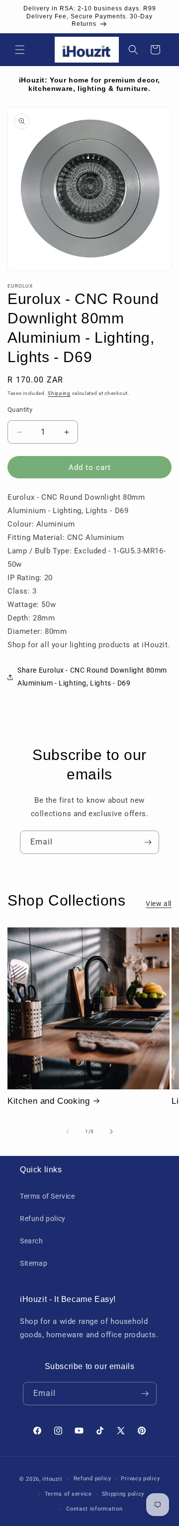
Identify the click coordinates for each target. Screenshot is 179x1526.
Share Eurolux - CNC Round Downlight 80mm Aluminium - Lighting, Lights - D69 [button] (92, 676)
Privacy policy (140, 1478)
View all (159, 904)
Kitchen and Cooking (48, 1101)
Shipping (59, 393)
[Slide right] (111, 1132)
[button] (20, 50)
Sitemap (33, 1263)
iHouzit (52, 1479)
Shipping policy (123, 1494)
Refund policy (43, 1218)
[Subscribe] (148, 842)
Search (31, 1241)
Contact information (94, 1509)
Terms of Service (47, 1196)
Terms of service (68, 1494)
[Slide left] (68, 1132)
